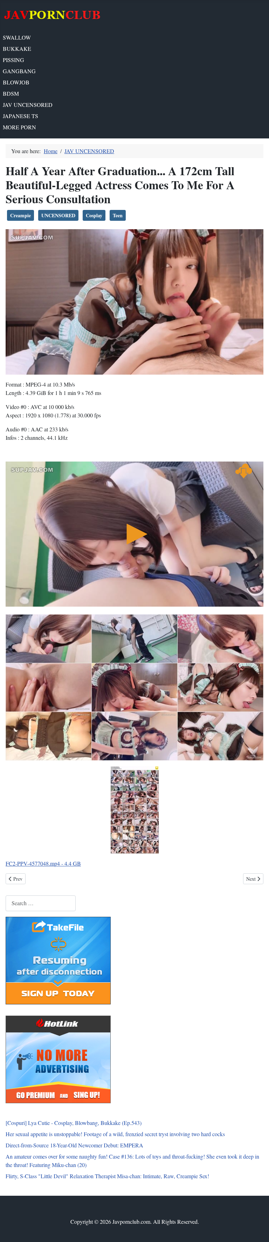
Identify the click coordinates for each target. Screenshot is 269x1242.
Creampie (20, 215)
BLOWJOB (16, 82)
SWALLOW (17, 37)
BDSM (11, 93)
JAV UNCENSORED (28, 104)
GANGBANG (19, 71)
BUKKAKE (17, 48)
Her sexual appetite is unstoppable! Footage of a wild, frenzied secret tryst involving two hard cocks (115, 1134)
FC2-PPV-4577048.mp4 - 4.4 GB (43, 863)
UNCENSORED (58, 215)
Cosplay (94, 215)
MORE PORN (19, 127)
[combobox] (41, 903)
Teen (118, 215)
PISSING (13, 59)
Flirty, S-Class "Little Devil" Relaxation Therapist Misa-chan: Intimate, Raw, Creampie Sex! (107, 1176)
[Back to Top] (256, 1229)
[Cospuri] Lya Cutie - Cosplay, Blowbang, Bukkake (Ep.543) (74, 1122)
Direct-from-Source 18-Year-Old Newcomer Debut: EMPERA (74, 1145)
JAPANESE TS (20, 116)
